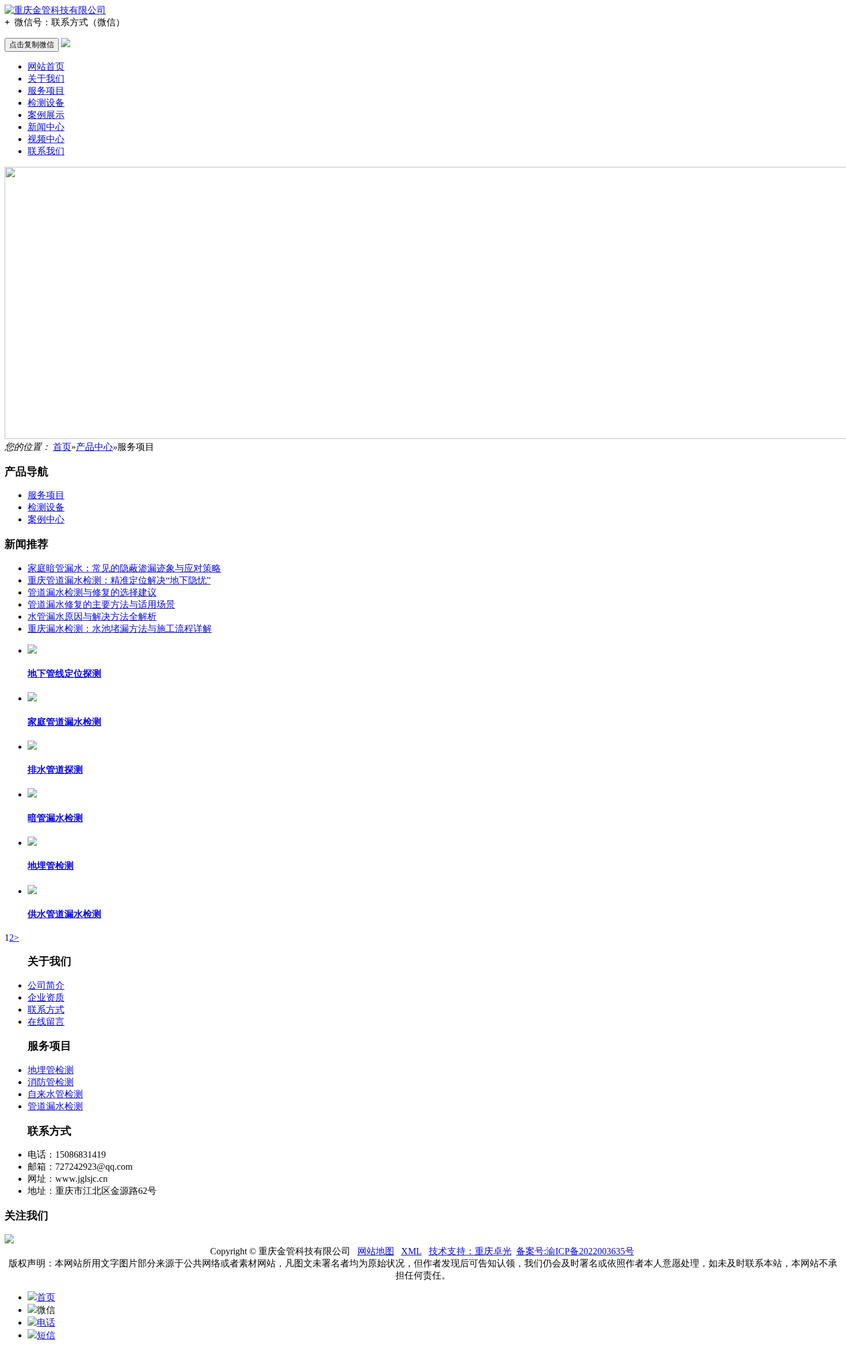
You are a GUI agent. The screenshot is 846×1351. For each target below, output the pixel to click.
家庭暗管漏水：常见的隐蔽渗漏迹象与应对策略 (124, 568)
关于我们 (46, 78)
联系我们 (46, 151)
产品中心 (94, 447)
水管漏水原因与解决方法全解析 (92, 616)
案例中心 (46, 519)
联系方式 (46, 1009)
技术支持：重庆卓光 (470, 1251)
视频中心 (46, 139)
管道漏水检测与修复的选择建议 (92, 592)
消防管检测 (51, 1082)
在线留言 (46, 1021)
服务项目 (46, 91)
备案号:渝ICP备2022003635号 (575, 1251)
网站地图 (375, 1251)
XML (411, 1251)
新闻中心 (46, 127)
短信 (46, 1335)
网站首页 (46, 66)
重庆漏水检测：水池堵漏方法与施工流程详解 (120, 628)
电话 (46, 1322)
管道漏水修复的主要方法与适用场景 (101, 604)
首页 (62, 447)
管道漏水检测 (55, 1106)
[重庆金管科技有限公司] (55, 10)
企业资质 (46, 997)
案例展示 (46, 115)
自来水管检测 (55, 1094)
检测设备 (46, 103)
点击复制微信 (31, 44)
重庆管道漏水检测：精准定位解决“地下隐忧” (119, 580)
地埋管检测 (51, 1070)
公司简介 (46, 985)
